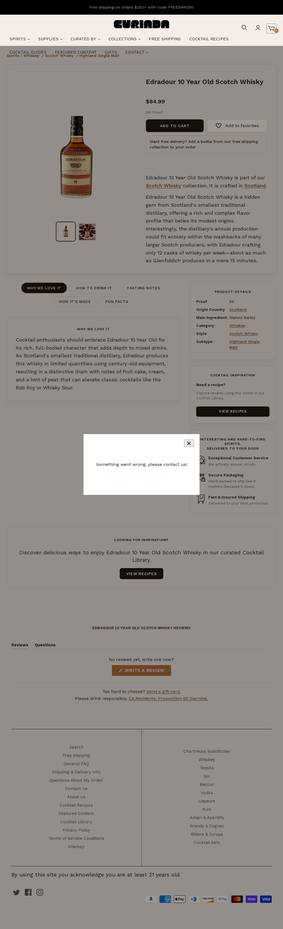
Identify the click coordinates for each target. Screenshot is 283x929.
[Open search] (244, 27)
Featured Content (76, 52)
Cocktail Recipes (209, 39)
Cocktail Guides (28, 52)
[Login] (258, 28)
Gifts (111, 52)
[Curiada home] (141, 24)
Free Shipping (165, 39)
